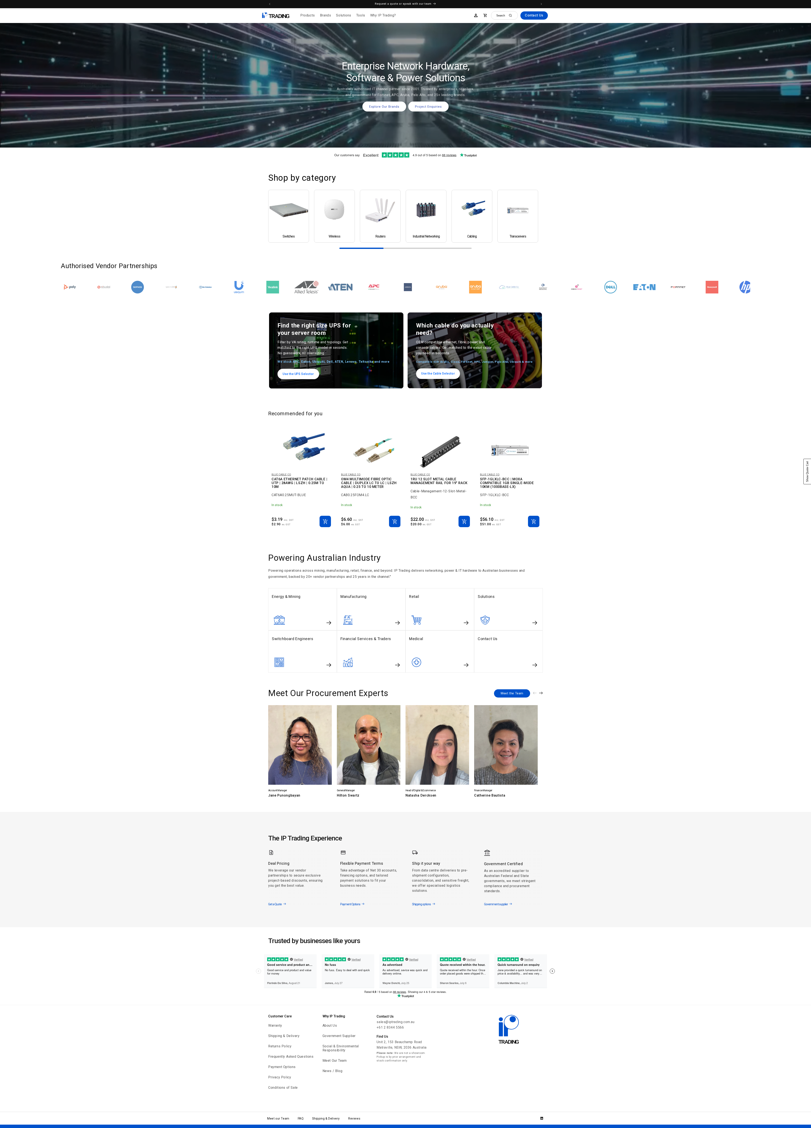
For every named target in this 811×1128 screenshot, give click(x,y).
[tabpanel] (288, 216)
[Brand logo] (146, 287)
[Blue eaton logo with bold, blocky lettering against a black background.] (483, 287)
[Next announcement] (541, 4)
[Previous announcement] (269, 4)
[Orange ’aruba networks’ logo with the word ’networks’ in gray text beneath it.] (281, 287)
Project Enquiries (428, 107)
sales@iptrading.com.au (395, 1022)
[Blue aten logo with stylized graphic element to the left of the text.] (179, 287)
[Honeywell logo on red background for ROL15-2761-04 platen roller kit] (551, 287)
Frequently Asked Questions (291, 1057)
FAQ (301, 1118)
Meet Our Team (334, 1061)
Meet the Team (512, 693)
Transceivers (518, 236)
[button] (307, 15)
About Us (329, 1025)
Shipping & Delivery (283, 1036)
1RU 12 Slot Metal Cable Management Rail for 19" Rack (439, 481)
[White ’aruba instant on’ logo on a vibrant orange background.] (315, 287)
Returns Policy (279, 1046)
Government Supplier (339, 1036)
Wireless (334, 236)
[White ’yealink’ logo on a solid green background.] (112, 287)
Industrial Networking (426, 236)
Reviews (354, 1118)
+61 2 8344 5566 (390, 1027)
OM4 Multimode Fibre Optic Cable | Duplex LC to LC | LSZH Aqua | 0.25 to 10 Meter (369, 483)
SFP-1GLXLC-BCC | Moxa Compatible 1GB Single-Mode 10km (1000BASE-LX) (507, 483)
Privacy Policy (279, 1077)
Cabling (472, 236)
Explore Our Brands (384, 107)
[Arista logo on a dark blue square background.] (247, 287)
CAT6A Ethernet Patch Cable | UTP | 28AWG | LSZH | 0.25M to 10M (299, 483)
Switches (289, 236)
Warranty (275, 1025)
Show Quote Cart (807, 471)
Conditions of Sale (283, 1088)
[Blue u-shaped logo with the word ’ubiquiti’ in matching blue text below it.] (78, 287)
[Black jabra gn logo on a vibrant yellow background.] (652, 287)
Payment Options (282, 1067)
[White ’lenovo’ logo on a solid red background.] (720, 287)
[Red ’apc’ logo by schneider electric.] (213, 287)
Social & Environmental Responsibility (340, 1048)
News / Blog (332, 1071)
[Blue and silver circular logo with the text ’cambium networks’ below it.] (382, 287)
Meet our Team (278, 1118)
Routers (380, 236)
